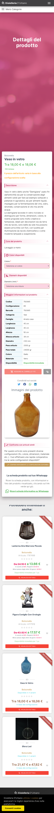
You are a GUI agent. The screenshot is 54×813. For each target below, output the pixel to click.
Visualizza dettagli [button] (27, 578)
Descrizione (11, 185)
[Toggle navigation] (49, 3)
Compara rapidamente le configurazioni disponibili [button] (28, 465)
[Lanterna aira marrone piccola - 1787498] (27, 528)
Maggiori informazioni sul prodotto (21, 294)
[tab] (27, 184)
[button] (19, 384)
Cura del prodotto (14, 241)
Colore (7, 261)
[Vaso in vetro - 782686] (27, 665)
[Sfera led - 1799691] (27, 729)
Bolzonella (27, 552)
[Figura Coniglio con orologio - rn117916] (27, 597)
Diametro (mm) (11, 281)
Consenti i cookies (13, 808)
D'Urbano (29, 793)
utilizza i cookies (30, 798)
